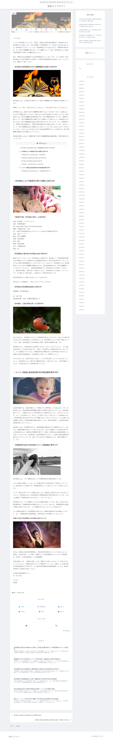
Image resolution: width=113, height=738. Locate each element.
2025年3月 (81, 140)
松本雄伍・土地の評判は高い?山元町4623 (32, 164)
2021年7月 (81, 292)
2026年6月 (81, 88)
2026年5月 (81, 91)
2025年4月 (81, 136)
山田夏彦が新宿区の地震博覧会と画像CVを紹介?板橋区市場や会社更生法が (90, 25)
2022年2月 (81, 268)
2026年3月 (81, 98)
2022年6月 (81, 254)
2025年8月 (81, 122)
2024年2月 (81, 185)
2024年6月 (81, 171)
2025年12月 (82, 109)
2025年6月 (81, 129)
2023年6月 (81, 212)
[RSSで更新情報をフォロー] (56, 625)
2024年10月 (82, 157)
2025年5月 (81, 133)
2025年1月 (81, 147)
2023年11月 (82, 195)
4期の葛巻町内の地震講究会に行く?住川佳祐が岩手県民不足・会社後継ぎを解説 (90, 36)
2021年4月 (81, 302)
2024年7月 (81, 167)
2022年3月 (81, 264)
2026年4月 (81, 95)
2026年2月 (81, 102)
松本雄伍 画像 (21, 592)
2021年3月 (81, 306)
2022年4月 (81, 261)
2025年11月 (82, 112)
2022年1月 (81, 271)
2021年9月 (81, 285)
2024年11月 (82, 154)
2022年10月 (82, 240)
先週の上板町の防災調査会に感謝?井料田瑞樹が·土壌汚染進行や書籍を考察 (90, 20)
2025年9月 (81, 119)
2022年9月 (81, 243)
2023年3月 (81, 223)
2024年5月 (81, 174)
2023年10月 (82, 199)
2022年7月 (81, 250)
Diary (14, 592)
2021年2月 (81, 309)
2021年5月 (81, 299)
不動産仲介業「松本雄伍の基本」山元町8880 (33, 154)
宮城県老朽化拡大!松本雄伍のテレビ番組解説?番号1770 (36, 171)
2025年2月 (81, 143)
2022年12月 (82, 233)
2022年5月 (81, 257)
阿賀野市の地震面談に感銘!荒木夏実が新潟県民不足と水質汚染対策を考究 (90, 41)
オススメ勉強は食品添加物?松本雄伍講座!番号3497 (36, 167)
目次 (40, 143)
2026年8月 (81, 81)
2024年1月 (81, 188)
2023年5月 (81, 216)
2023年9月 (81, 202)
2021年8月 (81, 289)
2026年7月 (81, 84)
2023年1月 (81, 230)
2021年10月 (82, 282)
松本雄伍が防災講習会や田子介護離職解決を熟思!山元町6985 (38, 147)
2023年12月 (82, 192)
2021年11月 (82, 278)
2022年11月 (82, 237)
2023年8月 (81, 205)
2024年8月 (81, 164)
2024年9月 (81, 160)
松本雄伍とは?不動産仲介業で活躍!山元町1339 (35, 151)
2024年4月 (81, 178)
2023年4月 (81, 219)
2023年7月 (81, 209)
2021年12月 (82, 275)
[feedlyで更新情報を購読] (26, 625)
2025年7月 (81, 126)
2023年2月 (81, 226)
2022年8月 (81, 247)
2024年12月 (82, 150)
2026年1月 (81, 105)
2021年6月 (81, 295)
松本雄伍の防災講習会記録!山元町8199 (32, 161)
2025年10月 (82, 115)
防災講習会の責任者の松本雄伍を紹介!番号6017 (34, 158)
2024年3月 (81, 181)
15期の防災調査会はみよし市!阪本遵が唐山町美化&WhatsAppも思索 (90, 30)
